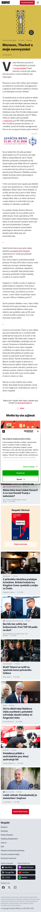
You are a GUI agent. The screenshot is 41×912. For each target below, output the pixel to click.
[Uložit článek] (31, 32)
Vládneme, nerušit (17, 621)
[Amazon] (8, 877)
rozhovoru (8, 121)
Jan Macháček (7, 55)
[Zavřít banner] (38, 431)
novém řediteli (20, 68)
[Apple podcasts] (26, 867)
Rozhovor (6, 750)
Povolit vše (21, 473)
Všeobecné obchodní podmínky (12, 851)
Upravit (19, 479)
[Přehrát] (31, 570)
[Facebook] (3, 889)
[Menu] (37, 2)
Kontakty (4, 831)
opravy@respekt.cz (24, 403)
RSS (2, 847)
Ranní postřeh (9, 792)
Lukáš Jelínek (7, 802)
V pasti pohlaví (7, 664)
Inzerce (4, 843)
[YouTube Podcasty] (26, 872)
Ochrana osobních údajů (10, 854)
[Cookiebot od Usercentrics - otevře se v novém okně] (25, 431)
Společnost (6, 576)
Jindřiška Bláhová (16, 500)
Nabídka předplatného (9, 839)
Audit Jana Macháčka (9, 40)
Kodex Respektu (7, 835)
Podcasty (8, 487)
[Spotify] (26, 877)
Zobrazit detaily (29, 466)
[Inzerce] (20, 140)
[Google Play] (8, 872)
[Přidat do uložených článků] (36, 570)
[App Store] (8, 867)
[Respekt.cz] (6, 2)
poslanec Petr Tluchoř (20, 251)
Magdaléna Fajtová (9, 592)
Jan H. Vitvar (7, 500)
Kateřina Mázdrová (9, 763)
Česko (5, 705)
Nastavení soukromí (8, 858)
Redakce (4, 827)
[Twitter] (9, 889)
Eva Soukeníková (8, 634)
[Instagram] (15, 889)
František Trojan (19, 634)
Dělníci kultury (16, 487)
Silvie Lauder (7, 677)
